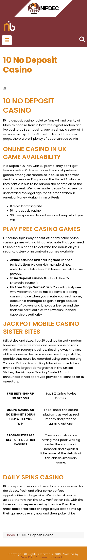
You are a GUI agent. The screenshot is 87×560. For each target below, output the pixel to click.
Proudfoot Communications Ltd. (43, 557)
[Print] (6, 88)
